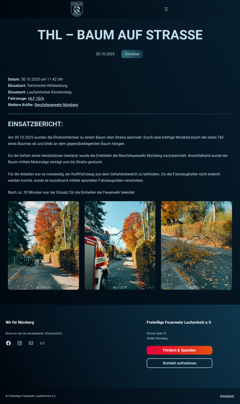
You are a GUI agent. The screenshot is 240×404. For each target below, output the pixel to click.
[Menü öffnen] (166, 9)
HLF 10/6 (36, 98)
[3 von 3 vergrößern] (226, 207)
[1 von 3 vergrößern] (73, 207)
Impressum (227, 396)
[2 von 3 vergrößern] (149, 207)
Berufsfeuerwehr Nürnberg (56, 105)
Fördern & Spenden (179, 350)
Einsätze (132, 54)
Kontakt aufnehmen (179, 363)
